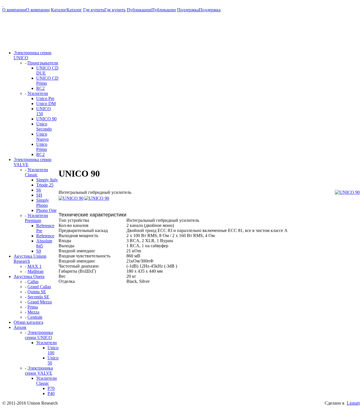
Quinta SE (36, 291)
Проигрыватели (42, 62)
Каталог (66, 9)
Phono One (46, 210)
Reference (45, 235)
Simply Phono (42, 203)
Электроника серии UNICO (39, 335)
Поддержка (199, 9)
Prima (32, 307)
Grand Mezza (39, 302)
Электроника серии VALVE (39, 371)
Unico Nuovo (42, 137)
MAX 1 (34, 266)
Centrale (34, 317)
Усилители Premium (36, 218)
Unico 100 (53, 350)
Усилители (37, 93)
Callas (32, 281)
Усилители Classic (36, 172)
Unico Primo (41, 147)
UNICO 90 (46, 118)
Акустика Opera (29, 276)
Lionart (353, 403)
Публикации (151, 9)
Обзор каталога (28, 322)
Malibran (35, 271)
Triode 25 (44, 185)
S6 (38, 190)
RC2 (40, 88)
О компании (26, 9)
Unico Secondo (44, 126)
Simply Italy (47, 179)
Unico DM (46, 103)
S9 (38, 251)
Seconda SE (38, 296)
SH (39, 195)
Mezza (33, 312)
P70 (51, 388)
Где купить (104, 9)
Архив (20, 327)
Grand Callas (39, 286)
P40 (51, 393)
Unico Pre (45, 98)
